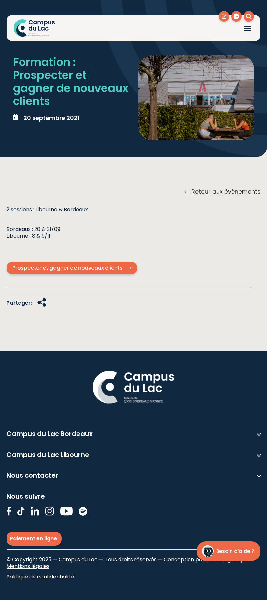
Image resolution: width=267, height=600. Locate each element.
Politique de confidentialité (40, 576)
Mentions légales (28, 566)
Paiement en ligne (34, 538)
